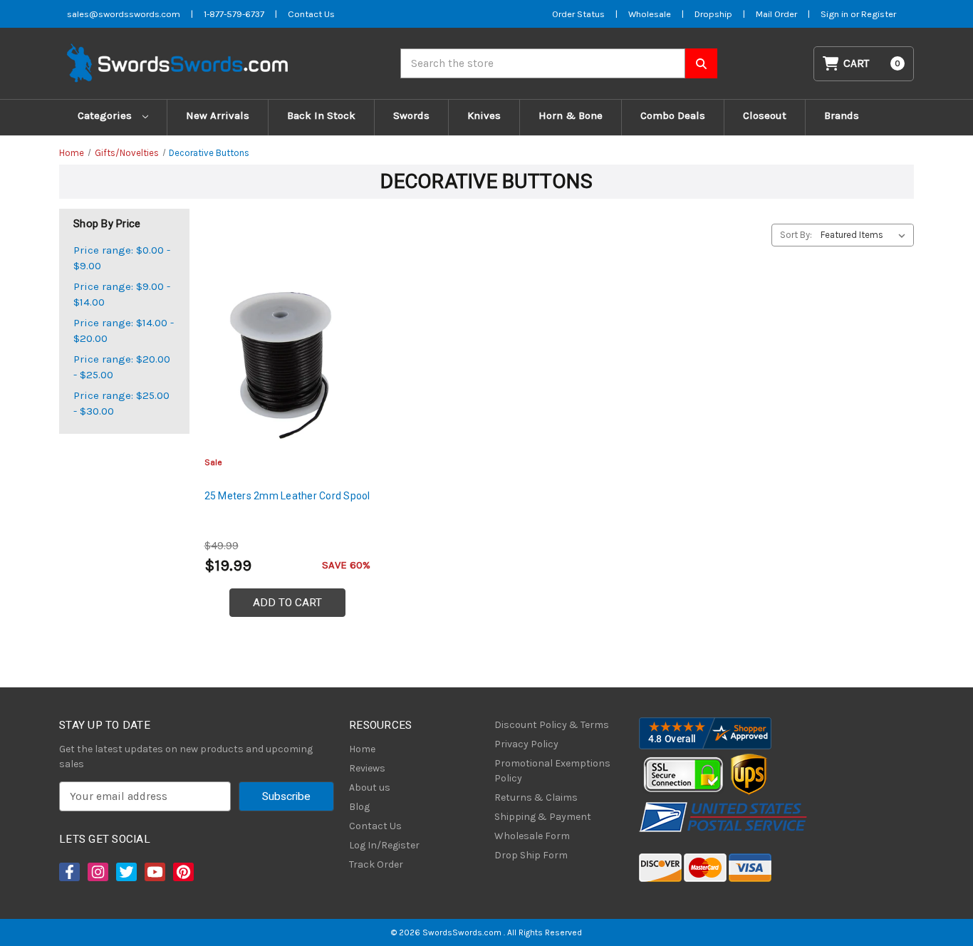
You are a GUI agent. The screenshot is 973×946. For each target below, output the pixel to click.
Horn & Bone (570, 115)
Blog (359, 807)
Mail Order (776, 14)
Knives (484, 115)
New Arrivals (217, 115)
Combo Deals (672, 115)
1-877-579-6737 (234, 14)
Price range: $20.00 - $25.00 (121, 367)
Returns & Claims (536, 797)
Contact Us (311, 14)
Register (878, 14)
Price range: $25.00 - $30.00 (121, 403)
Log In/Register (384, 845)
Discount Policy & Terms (551, 725)
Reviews (367, 768)
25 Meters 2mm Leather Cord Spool (287, 495)
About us (369, 787)
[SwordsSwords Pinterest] (182, 872)
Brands (841, 115)
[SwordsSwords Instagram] (97, 872)
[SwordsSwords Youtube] (154, 872)
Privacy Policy (526, 744)
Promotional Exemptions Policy (552, 770)
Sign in (835, 14)
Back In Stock (321, 115)
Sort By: (796, 234)
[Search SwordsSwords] (701, 63)
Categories (106, 115)
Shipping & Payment (542, 817)
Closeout (764, 115)
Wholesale (649, 14)
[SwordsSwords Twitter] (125, 872)
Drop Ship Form (531, 855)
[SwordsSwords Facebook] (68, 872)
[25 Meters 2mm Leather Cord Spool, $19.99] (287, 364)
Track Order (376, 864)
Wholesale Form (532, 836)
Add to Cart (287, 602)
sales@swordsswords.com (123, 14)
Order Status (578, 14)
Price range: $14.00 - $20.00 (123, 330)
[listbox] (865, 235)
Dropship (713, 14)
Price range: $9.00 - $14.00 (121, 294)
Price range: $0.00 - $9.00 (121, 258)
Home (362, 749)
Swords (411, 115)
